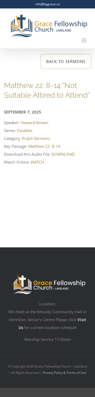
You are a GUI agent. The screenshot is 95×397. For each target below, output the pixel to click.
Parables (24, 130)
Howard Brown (34, 122)
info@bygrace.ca (47, 4)
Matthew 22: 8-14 (44, 146)
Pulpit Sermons (36, 138)
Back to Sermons (66, 61)
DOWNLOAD (63, 154)
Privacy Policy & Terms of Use (64, 372)
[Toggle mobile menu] (84, 40)
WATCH (37, 162)
